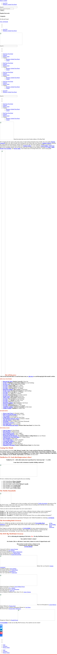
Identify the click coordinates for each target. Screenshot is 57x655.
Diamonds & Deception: (9, 445)
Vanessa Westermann (17, 551)
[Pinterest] (28, 633)
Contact (8, 60)
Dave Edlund (13, 568)
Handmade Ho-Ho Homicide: (10, 435)
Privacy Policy (6, 647)
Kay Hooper (12, 550)
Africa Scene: (6, 397)
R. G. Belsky (12, 588)
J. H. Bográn (51, 517)
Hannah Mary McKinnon (15, 608)
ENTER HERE (28, 546)
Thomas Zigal (12, 606)
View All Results (4, 21)
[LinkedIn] (28, 630)
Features (5, 55)
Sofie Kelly (14, 572)
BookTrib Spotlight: (8, 389)
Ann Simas (28, 607)
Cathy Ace (11, 590)
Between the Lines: (8, 381)
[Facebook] (28, 626)
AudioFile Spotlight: (8, 407)
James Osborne (27, 592)
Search (1, 7)
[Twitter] (28, 628)
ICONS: (5, 382)
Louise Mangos (52, 604)
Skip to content (3, 0)
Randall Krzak (14, 620)
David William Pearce (20, 586)
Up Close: (5, 385)
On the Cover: (6, 390)
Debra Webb (15, 570)
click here (30, 376)
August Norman (14, 549)
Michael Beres (16, 553)
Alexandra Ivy (12, 571)
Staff (4, 644)
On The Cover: (7, 384)
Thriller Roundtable (42, 503)
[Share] (28, 635)
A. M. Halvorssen (15, 589)
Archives (5, 646)
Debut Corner (6, 56)
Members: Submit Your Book (13, 59)
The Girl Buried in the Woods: (10, 425)
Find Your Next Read (8, 53)
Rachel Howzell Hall (16, 554)
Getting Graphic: (7, 408)
